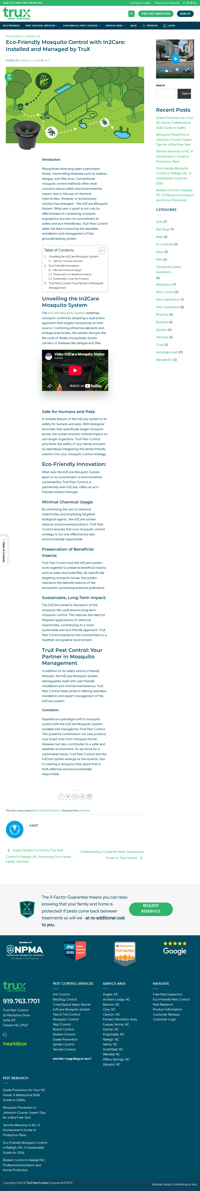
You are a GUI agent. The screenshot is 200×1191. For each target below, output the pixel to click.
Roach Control (63, 1029)
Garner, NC (111, 1029)
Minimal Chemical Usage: (67, 270)
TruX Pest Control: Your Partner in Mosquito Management (76, 285)
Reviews (152, 25)
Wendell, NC (111, 1054)
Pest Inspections (168, 300)
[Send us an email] (191, 3)
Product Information (167, 1009)
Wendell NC (164, 360)
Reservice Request (167, 2)
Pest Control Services (40, 25)
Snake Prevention (65, 1039)
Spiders (161, 330)
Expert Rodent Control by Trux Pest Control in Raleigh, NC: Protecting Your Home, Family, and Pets (39, 856)
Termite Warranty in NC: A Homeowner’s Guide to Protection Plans (174, 156)
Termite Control (64, 1049)
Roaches (162, 315)
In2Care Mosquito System (66, 313)
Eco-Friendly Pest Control (171, 999)
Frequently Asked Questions (168, 269)
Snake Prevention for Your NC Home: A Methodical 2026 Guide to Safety (174, 123)
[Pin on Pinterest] (82, 797)
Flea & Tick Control (66, 1015)
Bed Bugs (163, 229)
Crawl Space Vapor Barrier (72, 1005)
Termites (162, 337)
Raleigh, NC (111, 1039)
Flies (159, 260)
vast (47, 60)
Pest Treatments (167, 307)
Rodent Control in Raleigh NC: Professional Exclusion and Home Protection (175, 195)
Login (171, 25)
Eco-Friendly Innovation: (64, 265)
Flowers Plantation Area (120, 1019)
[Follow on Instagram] (188, 3)
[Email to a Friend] (75, 797)
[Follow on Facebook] (184, 3)
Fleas (159, 252)
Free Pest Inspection (167, 994)
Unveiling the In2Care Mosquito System (73, 256)
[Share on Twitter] (68, 797)
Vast (194, 1184)
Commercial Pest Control (80, 25)
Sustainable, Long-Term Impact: (71, 278)
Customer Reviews (166, 1015)
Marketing (181, 1184)
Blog (133, 25)
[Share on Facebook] (61, 797)
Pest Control (165, 292)
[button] (131, 14)
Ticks (159, 345)
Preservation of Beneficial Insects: (72, 274)
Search (160, 85)
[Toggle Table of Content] (99, 250)
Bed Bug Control (65, 999)
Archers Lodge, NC (116, 999)
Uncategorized (166, 352)
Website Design (162, 1184)
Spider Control (63, 1044)
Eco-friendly (11, 25)
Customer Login (140, 2)
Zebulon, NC (112, 1064)
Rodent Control (64, 1034)
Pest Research (163, 1005)
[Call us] (195, 3)
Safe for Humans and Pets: (68, 261)
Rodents (162, 322)
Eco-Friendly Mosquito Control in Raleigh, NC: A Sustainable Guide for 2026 (25, 1148)
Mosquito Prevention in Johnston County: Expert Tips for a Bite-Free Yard (174, 140)
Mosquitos (32, 36)
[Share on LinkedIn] (89, 797)
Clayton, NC (111, 1015)
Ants (159, 222)
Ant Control (61, 994)
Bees (159, 237)
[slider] (174, 68)
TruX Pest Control (15, 1010)
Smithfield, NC (113, 1049)
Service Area (114, 25)
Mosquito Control (66, 1019)
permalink (84, 810)
